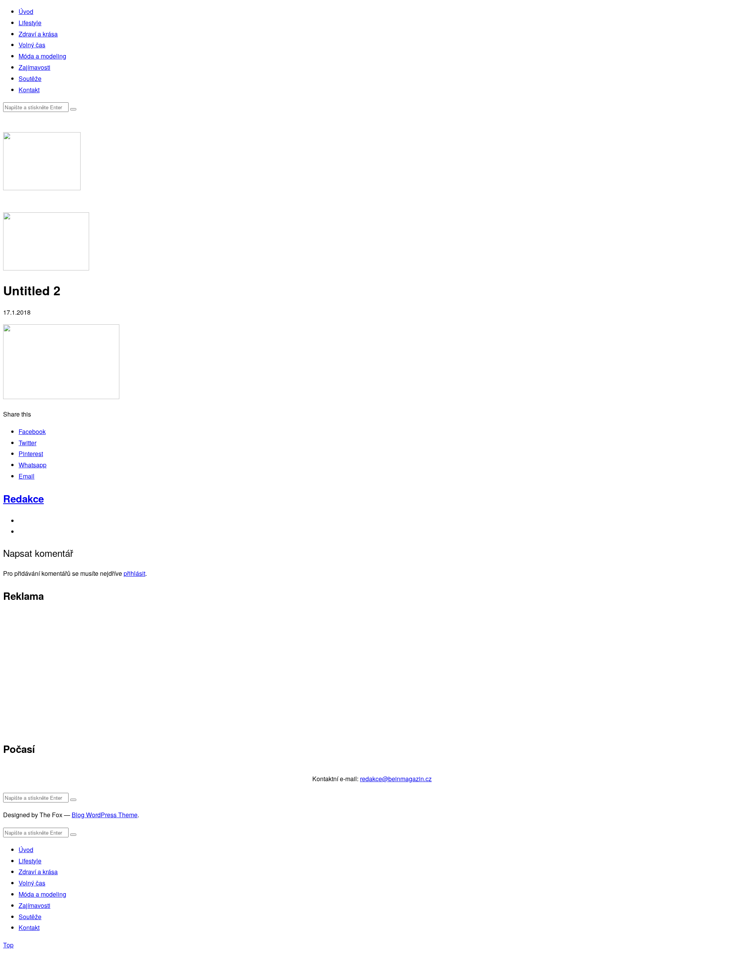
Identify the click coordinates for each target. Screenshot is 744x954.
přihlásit (134, 573)
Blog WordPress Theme (105, 814)
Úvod (26, 11)
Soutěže (30, 78)
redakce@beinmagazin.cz (396, 778)
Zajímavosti (34, 67)
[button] (73, 109)
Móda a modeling (42, 56)
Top (8, 944)
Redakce (23, 498)
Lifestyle (30, 22)
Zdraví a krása (38, 33)
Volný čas (32, 44)
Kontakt (29, 89)
